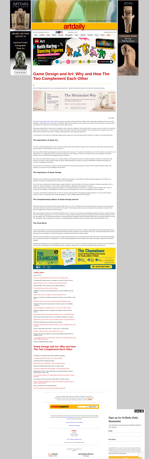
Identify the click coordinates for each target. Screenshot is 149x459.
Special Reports (73, 398)
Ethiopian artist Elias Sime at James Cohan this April (48, 322)
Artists (48, 35)
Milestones (71, 396)
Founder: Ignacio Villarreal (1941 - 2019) (74, 434)
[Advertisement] (95, 284)
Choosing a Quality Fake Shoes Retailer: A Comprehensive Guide (51, 368)
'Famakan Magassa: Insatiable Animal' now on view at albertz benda (52, 307)
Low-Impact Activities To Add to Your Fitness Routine (48, 358)
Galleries (54, 35)
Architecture (82, 396)
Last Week (41, 35)
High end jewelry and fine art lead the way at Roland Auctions (50, 283)
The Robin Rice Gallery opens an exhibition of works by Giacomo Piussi (53, 280)
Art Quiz (64, 399)
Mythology (74, 399)
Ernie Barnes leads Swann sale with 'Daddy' (46, 288)
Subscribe (82, 35)
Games (76, 35)
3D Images (79, 399)
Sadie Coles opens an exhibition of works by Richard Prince (50, 294)
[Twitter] (59, 32)
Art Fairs (92, 398)
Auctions (88, 398)
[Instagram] (61, 32)
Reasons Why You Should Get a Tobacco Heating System (49, 363)
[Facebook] (57, 32)
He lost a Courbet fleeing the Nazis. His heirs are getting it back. (51, 278)
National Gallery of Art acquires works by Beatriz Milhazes (49, 285)
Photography (89, 396)
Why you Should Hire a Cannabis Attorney (45, 385)
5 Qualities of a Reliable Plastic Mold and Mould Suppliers (49, 355)
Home (35, 35)
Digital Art (77, 396)
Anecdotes (59, 399)
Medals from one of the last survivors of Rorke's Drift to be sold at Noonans (54, 319)
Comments (90, 35)
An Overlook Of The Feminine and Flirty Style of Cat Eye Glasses (51, 379)
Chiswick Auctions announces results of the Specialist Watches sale (52, 301)
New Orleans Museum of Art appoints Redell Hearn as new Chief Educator (54, 314)
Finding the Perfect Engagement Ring (44, 360)
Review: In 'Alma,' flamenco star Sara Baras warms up (48, 331)
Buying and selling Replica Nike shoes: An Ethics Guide (49, 366)
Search (96, 35)
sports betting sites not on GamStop (74, 422)
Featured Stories (81, 398)
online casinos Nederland (67, 417)
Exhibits (63, 396)
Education (68, 399)
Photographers (69, 35)
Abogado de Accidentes (74, 425)
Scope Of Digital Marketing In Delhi (43, 341)
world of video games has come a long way (47, 121)
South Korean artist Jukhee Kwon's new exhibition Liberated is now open (53, 317)
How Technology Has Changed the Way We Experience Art (50, 388)
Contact (102, 35)
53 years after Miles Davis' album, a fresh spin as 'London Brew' (51, 328)
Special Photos (65, 398)
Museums (60, 35)
